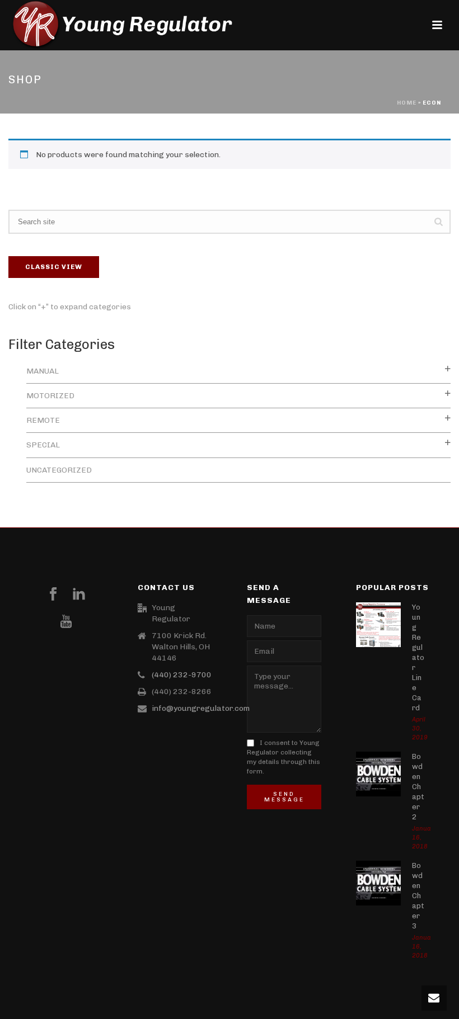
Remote (43, 420)
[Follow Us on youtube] (66, 622)
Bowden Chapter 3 (418, 895)
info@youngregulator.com (201, 708)
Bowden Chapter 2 (418, 786)
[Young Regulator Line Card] (378, 624)
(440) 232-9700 (182, 675)
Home (406, 103)
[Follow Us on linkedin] (79, 594)
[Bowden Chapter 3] (378, 883)
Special (43, 445)
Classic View (53, 267)
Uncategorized (59, 470)
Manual (42, 371)
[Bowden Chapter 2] (378, 774)
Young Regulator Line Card (418, 657)
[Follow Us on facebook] (53, 594)
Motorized (50, 395)
